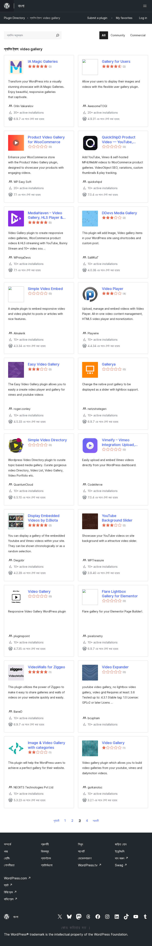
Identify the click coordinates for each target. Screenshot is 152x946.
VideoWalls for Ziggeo (46, 667)
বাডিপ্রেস (10, 899)
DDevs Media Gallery (119, 213)
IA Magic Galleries (43, 61)
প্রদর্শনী (45, 844)
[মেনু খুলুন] (145, 6)
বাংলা (15, 917)
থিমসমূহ (45, 851)
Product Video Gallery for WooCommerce (46, 139)
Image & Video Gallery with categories (46, 745)
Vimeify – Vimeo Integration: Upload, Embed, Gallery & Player (122, 442)
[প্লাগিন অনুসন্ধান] (58, 35)
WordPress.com (17, 878)
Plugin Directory (14, 18)
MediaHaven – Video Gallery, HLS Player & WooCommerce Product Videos (48, 215)
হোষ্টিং (7, 858)
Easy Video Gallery (43, 364)
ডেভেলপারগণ (84, 858)
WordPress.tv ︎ (90, 865)
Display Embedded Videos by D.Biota (43, 518)
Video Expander (115, 667)
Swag (121, 865)
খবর (6, 851)
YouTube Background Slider (117, 518)
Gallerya (109, 364)
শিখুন (80, 844)
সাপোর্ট (81, 851)
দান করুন (121, 858)
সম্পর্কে (7, 844)
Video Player (112, 289)
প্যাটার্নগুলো (46, 865)
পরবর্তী (96, 820)
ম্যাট (8, 885)
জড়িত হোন (120, 844)
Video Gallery (39, 591)
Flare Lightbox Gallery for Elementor (120, 593)
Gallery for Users (116, 61)
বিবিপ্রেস (10, 892)
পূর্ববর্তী (56, 820)
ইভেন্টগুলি (119, 851)
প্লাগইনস (46, 858)
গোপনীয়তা (9, 865)
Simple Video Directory (47, 440)
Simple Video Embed (45, 289)
